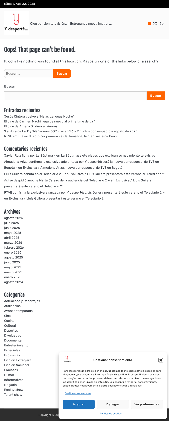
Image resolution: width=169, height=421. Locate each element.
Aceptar (79, 404)
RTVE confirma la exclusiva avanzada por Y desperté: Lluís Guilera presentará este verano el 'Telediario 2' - (84, 192)
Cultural (10, 326)
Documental (13, 340)
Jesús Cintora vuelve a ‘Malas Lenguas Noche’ (39, 116)
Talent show (13, 395)
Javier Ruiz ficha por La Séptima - (29, 155)
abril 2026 (11, 238)
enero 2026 (12, 252)
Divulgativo (12, 335)
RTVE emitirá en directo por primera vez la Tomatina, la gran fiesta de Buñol (60, 136)
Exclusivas (12, 355)
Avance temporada (18, 311)
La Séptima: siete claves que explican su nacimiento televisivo (108, 155)
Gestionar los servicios (78, 393)
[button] (161, 360)
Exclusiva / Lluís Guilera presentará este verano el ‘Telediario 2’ (117, 174)
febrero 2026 (14, 247)
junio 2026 (12, 228)
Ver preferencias (146, 404)
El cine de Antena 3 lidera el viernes (31, 126)
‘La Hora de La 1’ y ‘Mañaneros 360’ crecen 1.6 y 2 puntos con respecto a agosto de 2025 (70, 131)
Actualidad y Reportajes (22, 301)
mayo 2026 (12, 233)
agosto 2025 (13, 257)
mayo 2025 (12, 267)
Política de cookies (111, 413)
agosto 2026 (13, 218)
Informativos (13, 380)
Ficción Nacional (16, 365)
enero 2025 (12, 277)
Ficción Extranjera (17, 360)
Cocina (9, 321)
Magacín (10, 385)
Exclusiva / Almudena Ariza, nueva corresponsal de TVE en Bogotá (72, 168)
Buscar (9, 86)
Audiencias (12, 306)
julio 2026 (11, 223)
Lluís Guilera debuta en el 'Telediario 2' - (34, 174)
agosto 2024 (13, 282)
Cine (7, 316)
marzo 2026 (13, 243)
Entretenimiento (16, 345)
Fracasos (11, 370)
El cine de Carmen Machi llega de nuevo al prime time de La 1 (49, 121)
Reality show (13, 390)
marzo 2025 (13, 272)
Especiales (12, 350)
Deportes (11, 330)
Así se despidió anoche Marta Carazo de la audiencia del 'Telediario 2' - (57, 180)
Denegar (112, 404)
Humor (9, 375)
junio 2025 (12, 262)
